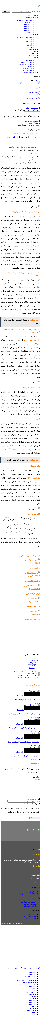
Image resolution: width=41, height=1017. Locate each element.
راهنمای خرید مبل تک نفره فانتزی (27, 756)
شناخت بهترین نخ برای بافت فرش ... (27, 677)
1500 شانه (32, 1004)
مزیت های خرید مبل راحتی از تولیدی (22, 147)
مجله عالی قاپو (31, 918)
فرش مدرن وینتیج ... (33, 568)
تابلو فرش (32, 53)
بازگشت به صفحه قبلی (32, 121)
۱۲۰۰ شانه (28, 26)
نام (38, 799)
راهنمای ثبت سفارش (28, 902)
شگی (30, 43)
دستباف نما (28, 41)
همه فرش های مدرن (24, 37)
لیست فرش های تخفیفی (27, 984)
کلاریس (33, 996)
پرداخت (10, 969)
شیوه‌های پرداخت (30, 904)
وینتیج (30, 47)
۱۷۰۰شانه (28, 32)
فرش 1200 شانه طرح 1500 (26, 980)
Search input (36, 11)
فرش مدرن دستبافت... (32, 619)
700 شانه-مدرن (30, 976)
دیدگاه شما (36, 777)
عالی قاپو (16, 137)
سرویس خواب (27, 68)
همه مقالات (28, 60)
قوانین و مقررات (30, 916)
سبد (18, 969)
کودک (34, 51)
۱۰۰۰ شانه (28, 24)
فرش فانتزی (31, 49)
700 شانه (33, 1014)
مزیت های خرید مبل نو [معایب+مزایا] (25, 699)
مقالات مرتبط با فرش (24, 62)
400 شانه (33, 988)
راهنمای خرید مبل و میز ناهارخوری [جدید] (24, 714)
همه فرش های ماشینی (24, 20)
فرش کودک (32, 1008)
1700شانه (32, 974)
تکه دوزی (28, 39)
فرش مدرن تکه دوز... (32, 581)
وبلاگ (35, 123)
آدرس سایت (36, 803)
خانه (38, 123)
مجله (34, 57)
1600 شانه (32, 986)
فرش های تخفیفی (28, 72)
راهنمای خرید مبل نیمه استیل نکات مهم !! (24, 742)
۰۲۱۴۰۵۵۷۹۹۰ (35, 879)
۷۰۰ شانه (28, 22)
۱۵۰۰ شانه (28, 28)
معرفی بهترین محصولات (23, 64)
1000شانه (32, 972)
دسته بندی (27, 969)
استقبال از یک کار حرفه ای (26, 163)
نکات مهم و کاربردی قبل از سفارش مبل (24, 728)
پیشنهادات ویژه (31, 992)
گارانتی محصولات (30, 906)
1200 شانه (32, 1002)
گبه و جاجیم (27, 45)
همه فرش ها (31, 1012)
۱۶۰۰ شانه (28, 30)
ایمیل (37, 801)
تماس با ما (32, 55)
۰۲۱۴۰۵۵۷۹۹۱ (35, 882)
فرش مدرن (32, 34)
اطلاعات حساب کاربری (28, 894)
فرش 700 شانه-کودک (28, 982)
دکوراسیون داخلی (26, 70)
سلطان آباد (32, 978)
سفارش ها (32, 892)
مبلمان (29, 66)
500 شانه (33, 990)
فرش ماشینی (31, 17)
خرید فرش (32, 15)
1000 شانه (32, 1000)
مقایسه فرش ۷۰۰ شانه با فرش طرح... (26, 671)
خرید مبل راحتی (30, 340)
